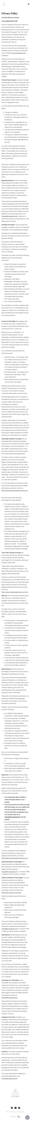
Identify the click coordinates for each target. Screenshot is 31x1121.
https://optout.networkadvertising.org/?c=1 (15, 490)
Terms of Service (10, 1112)
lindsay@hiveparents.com (9, 216)
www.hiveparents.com (19, 53)
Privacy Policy (21, 1112)
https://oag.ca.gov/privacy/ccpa (11, 892)
